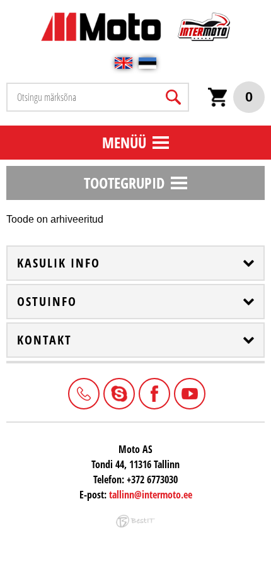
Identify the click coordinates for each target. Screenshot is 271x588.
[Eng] (123, 63)
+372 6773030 (82, 392)
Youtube (188, 392)
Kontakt (44, 340)
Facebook (153, 392)
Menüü (124, 142)
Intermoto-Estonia (117, 392)
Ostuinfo (47, 302)
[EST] (147, 63)
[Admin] (4, 6)
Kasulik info (58, 263)
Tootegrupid (124, 182)
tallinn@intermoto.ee (150, 495)
